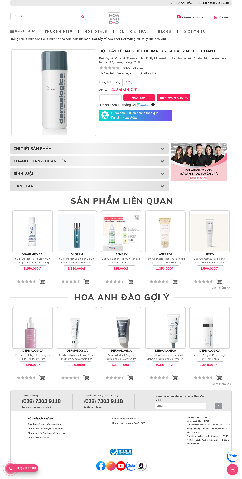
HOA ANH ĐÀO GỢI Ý (122, 297)
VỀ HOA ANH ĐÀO (182, 2)
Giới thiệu (195, 31)
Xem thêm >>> (222, 287)
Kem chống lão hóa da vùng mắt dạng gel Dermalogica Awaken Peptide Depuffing (165, 357)
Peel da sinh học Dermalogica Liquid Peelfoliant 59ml (32, 357)
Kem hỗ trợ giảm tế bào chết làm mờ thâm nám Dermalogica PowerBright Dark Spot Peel (77, 357)
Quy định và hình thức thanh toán (45, 424)
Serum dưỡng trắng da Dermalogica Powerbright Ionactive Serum (121, 357)
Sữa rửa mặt (82, 39)
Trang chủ (17, 39)
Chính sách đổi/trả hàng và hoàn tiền (47, 433)
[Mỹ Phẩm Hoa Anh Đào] (114, 24)
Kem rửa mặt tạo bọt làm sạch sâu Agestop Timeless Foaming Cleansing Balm (165, 260)
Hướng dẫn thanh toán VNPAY (128, 423)
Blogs (165, 31)
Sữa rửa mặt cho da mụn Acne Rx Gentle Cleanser (121, 260)
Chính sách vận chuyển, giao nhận (45, 428)
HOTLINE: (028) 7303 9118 (213, 2)
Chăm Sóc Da (36, 39)
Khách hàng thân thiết (124, 418)
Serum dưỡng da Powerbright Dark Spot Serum (209, 357)
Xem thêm (32, 231)
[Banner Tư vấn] (199, 161)
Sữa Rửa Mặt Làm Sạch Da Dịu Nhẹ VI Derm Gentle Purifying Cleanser (77, 260)
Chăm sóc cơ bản (59, 39)
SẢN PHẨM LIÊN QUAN (122, 201)
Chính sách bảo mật (38, 437)
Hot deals (96, 31)
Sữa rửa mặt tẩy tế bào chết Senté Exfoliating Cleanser (209, 260)
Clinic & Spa (132, 31)
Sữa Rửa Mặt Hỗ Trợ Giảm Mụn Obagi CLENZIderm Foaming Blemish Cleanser (32, 260)
